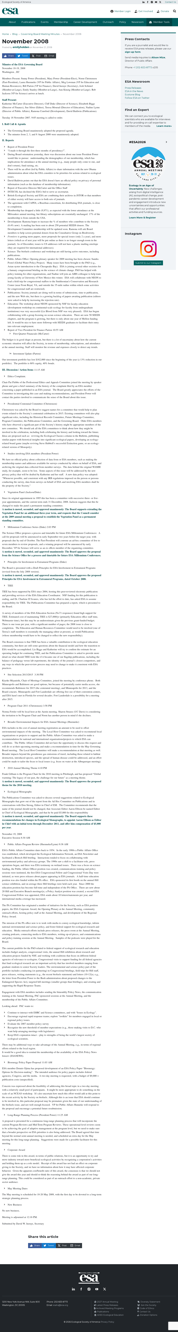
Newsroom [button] (138, 22)
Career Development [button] (85, 22)
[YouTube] (156, 2)
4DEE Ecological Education (110, 1315)
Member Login (122, 11)
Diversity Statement (150, 1302)
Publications (28, 22)
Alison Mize (158, 57)
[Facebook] (148, 2)
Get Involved (146, 11)
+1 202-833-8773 (142, 67)
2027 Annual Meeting (107, 1302)
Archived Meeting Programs (110, 1308)
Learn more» (164, 126)
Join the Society (148, 1305)
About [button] (12, 22)
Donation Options (148, 1315)
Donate (165, 11)
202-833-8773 (61, 1302)
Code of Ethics (146, 1308)
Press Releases (133, 88)
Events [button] (44, 22)
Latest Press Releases (107, 1305)
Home (5, 34)
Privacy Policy (107, 1322)
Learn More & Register (142, 217)
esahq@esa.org (60, 1305)
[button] (159, 22)
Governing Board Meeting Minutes (40, 34)
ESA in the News (134, 91)
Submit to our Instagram (148, 263)
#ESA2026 (137, 142)
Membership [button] (61, 22)
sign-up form (133, 52)
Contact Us (170, 2)
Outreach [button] (108, 22)
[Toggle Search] (174, 11)
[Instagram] (152, 2)
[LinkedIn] (143, 2)
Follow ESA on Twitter (137, 98)
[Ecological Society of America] (10, 11)
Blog (15, 34)
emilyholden (21, 47)
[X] (160, 2)
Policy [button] (122, 22)
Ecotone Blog (132, 94)
